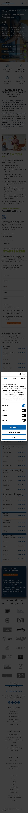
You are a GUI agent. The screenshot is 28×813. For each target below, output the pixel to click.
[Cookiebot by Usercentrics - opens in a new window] (19, 374)
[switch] (24, 410)
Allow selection (14, 432)
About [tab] (23, 378)
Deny (14, 437)
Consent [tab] (5, 378)
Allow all (14, 427)
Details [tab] (14, 378)
